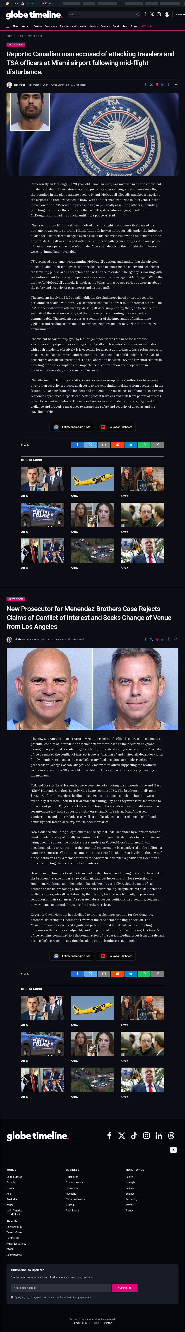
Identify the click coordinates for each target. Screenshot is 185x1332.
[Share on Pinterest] (157, 85)
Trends (148, 26)
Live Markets (31, 3)
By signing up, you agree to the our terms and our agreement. (52, 1297)
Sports (116, 26)
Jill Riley (18, 639)
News (16, 26)
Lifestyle (93, 26)
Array (24, 496)
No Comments (61, 85)
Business (50, 26)
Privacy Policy (72, 1297)
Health (82, 26)
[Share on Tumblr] (168, 85)
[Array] (42, 479)
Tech (125, 26)
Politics (38, 26)
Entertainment (68, 26)
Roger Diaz (19, 85)
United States (15, 44)
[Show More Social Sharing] (175, 85)
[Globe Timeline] (34, 14)
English (48, 3)
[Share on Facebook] (145, 85)
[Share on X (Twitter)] (151, 85)
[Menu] (7, 26)
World (25, 26)
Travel (134, 26)
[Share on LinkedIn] (162, 85)
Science (105, 26)
